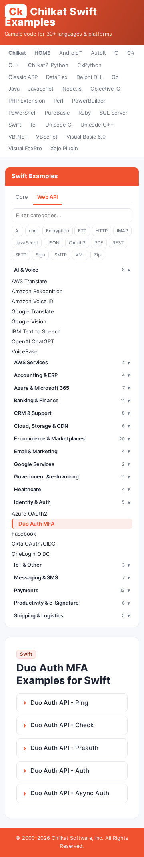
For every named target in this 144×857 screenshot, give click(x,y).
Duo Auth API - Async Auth (69, 793)
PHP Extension (26, 100)
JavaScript (41, 88)
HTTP (102, 231)
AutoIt (98, 53)
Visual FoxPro (25, 148)
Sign (40, 255)
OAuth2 (77, 243)
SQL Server (114, 112)
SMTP (60, 255)
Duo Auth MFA (36, 523)
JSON (53, 243)
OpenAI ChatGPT (33, 341)
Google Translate (33, 311)
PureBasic (57, 112)
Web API (47, 197)
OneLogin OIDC (31, 553)
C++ (14, 65)
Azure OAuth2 (29, 513)
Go (115, 77)
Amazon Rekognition (37, 291)
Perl (58, 100)
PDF (98, 243)
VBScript (47, 136)
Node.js (72, 88)
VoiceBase (25, 351)
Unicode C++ (97, 124)
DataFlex (57, 77)
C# (130, 53)
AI (17, 231)
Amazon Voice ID (32, 301)
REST (118, 243)
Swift (14, 124)
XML (80, 255)
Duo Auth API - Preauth (64, 748)
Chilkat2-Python (48, 65)
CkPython (89, 65)
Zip (97, 255)
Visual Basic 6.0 (86, 136)
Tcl (33, 124)
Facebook (24, 533)
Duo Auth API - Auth (59, 770)
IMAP (122, 231)
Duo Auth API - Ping (59, 702)
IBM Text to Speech (36, 331)
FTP (82, 231)
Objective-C (105, 88)
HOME (42, 53)
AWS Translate (29, 281)
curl (33, 231)
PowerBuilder (89, 100)
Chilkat (17, 53)
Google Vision (29, 321)
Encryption (57, 231)
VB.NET (18, 136)
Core (22, 197)
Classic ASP (23, 77)
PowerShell (22, 112)
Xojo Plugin (64, 148)
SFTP (20, 255)
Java (14, 88)
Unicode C (58, 124)
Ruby (84, 112)
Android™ (70, 53)
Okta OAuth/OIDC (34, 543)
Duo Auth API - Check (62, 725)
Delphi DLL (89, 77)
